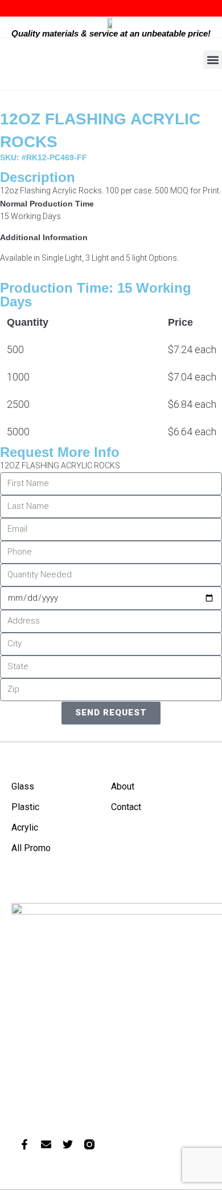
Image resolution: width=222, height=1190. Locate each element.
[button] (212, 59)
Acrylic (24, 827)
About (122, 786)
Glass (22, 786)
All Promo (31, 848)
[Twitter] (68, 1144)
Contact (126, 807)
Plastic (25, 807)
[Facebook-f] (24, 1144)
